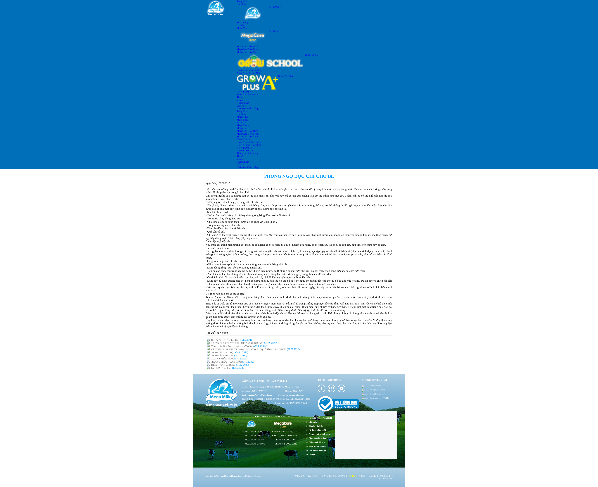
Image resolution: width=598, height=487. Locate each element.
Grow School (311, 55)
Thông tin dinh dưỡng (247, 94)
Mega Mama (243, 28)
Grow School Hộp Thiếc (249, 73)
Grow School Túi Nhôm (249, 70)
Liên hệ (240, 105)
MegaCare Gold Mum (248, 49)
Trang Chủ (242, 1)
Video (240, 100)
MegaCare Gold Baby (248, 46)
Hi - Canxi (242, 25)
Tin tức (240, 97)
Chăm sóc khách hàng (248, 108)
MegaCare (274, 31)
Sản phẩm (242, 4)
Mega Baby (242, 22)
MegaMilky (275, 7)
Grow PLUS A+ (286, 76)
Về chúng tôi (385, 479)
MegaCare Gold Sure (247, 52)
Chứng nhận (243, 103)
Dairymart (385, 476)
